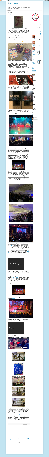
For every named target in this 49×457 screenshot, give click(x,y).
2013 (38, 61)
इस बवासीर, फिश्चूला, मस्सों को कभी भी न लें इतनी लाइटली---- (34, 55)
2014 (38, 60)
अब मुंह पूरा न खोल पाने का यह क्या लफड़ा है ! (34, 39)
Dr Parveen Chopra (34, 77)
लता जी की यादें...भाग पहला (18, 413)
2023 (38, 50)
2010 (38, 64)
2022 (38, 51)
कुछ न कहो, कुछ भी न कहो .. (15, 277)
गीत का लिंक (13, 298)
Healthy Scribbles (9, 10)
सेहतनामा (13, 10)
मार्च (39, 45)
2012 (38, 62)
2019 (38, 54)
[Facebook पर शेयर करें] (25, 424)
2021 (38, 52)
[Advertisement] (18, 431)
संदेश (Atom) (11, 439)
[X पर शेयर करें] (24, 424)
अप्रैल (39, 44)
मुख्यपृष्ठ (18, 438)
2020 (38, 53)
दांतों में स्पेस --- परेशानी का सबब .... (34, 45)
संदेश (33, 118)
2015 (38, 59)
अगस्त (39, 28)
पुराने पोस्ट (28, 438)
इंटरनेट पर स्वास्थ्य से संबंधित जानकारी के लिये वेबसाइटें (34, 59)
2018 (38, 55)
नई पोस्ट (9, 438)
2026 (38, 27)
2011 (38, 63)
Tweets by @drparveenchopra (34, 63)
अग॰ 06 (40, 29)
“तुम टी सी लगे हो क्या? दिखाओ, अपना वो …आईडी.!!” (40, 33)
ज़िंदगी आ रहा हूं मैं (11, 245)
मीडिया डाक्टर (13, 3)
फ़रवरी (39, 46)
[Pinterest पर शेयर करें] (26, 424)
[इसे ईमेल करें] (23, 424)
